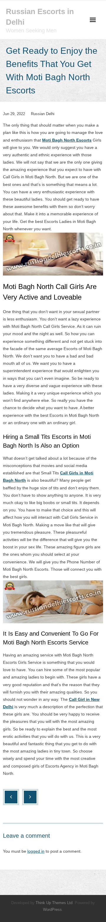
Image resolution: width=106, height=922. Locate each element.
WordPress (52, 909)
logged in (35, 851)
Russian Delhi (42, 114)
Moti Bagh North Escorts (67, 140)
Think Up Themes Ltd (54, 903)
